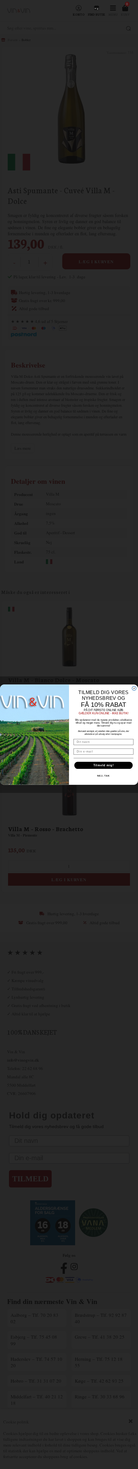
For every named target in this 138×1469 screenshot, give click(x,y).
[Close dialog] (134, 688)
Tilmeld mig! (103, 765)
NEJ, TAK (103, 776)
